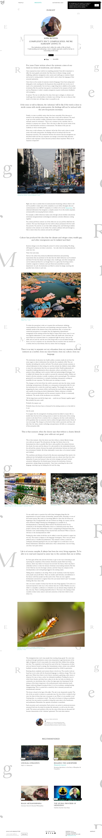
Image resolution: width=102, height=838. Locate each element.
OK (96, 5)
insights (38, 2)
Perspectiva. (72, 835)
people (21, 2)
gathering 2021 (58, 2)
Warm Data (69, 208)
